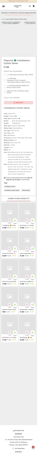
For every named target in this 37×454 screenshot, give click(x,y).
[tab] (18, 198)
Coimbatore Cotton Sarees (12, 190)
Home (3, 19)
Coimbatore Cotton (10, 186)
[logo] (18, 6)
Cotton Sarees (26, 190)
